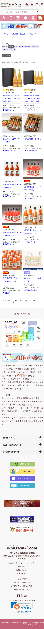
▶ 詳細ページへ (9, 110)
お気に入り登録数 (8, 49)
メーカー (33, 19)
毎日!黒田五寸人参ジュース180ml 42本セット (11, 281)
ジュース (32, 34)
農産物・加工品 (18, 34)
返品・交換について (12, 445)
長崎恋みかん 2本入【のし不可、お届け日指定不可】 (11, 98)
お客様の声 (21, 573)
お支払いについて (11, 452)
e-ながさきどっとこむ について (21, 563)
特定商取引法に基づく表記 (21, 586)
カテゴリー (18, 19)
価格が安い (26, 46)
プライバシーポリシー (21, 583)
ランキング (25, 19)
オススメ (3, 19)
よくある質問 (21, 579)
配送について (9, 437)
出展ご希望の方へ (21, 590)
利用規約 (21, 567)
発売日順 (17, 46)
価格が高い (35, 46)
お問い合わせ (40, 19)
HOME (5, 34)
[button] (22, 607)
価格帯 (11, 19)
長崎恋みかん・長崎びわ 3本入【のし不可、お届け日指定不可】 (33, 98)
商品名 (4, 46)
